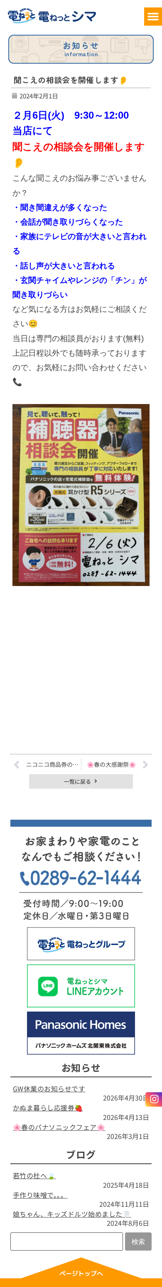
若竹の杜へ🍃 (34, 1175)
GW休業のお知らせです (49, 1088)
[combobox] (66, 1241)
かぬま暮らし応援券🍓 (48, 1107)
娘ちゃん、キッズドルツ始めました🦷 (72, 1214)
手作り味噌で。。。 (40, 1195)
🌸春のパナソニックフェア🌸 (59, 1127)
